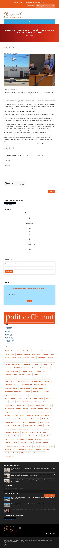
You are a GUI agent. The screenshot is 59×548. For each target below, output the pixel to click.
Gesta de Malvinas (9, 405)
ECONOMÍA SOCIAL (27, 385)
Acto (34, 351)
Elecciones (27, 391)
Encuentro (14, 398)
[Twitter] (31, 5)
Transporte (50, 446)
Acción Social (26, 351)
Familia (41, 398)
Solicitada (14, 442)
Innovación (48, 408)
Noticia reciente (33, 422)
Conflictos (27, 368)
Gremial (25, 405)
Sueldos (30, 442)
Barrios (14, 357)
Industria (40, 408)
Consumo (34, 368)
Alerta (12, 354)
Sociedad (7, 442)
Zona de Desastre (9, 456)
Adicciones (48, 351)
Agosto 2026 (9, 327)
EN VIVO (7, 351)
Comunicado (8, 368)
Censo (15, 361)
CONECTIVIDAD (18, 368)
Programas (25, 432)
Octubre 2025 (9, 341)
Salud (13, 439)
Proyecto (32, 432)
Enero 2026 (9, 337)
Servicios (47, 439)
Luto (15, 419)
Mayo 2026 (9, 331)
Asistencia (45, 354)
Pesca (26, 425)
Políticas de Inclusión (10, 429)
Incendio (18, 408)
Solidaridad (23, 442)
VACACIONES (46, 449)
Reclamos (24, 436)
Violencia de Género (26, 453)
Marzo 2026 (9, 334)
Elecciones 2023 (37, 391)
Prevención (8, 432)
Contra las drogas (44, 368)
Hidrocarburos (40, 405)
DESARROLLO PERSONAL (11, 378)
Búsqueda (26, 357)
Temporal (45, 442)
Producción (16, 432)
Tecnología (38, 442)
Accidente (18, 351)
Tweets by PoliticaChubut (9, 204)
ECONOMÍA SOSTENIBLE (40, 385)
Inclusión (33, 408)
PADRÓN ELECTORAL (16, 425)
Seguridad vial (39, 439)
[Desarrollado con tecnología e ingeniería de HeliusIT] (5, 544)
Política (47, 425)
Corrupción (24, 371)
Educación (42, 388)
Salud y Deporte (21, 439)
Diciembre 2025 (10, 338)
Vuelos (43, 453)
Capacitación (41, 357)
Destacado (47, 378)
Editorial (35, 388)
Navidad (24, 422)
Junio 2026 (9, 330)
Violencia (15, 453)
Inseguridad (8, 412)
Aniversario (27, 354)
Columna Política (27, 364)
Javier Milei (11, 297)
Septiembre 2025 (10, 343)
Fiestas (19, 402)
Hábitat (32, 405)
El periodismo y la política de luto (13, 391)
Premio (39, 429)
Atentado (7, 357)
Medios (21, 419)
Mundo (18, 422)
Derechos (28, 374)
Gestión (19, 405)
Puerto (39, 432)
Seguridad (30, 439)
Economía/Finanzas (25, 388)
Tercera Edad (8, 446)
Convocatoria (14, 371)
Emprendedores (15, 395)
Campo (33, 357)
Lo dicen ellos (45, 415)
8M (12, 351)
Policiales (39, 425)
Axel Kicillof (11, 292)
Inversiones (16, 412)
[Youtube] (33, 5)
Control (7, 371)
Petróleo (32, 425)
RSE (44, 436)
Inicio (27, 35)
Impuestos (11, 408)
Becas (19, 357)
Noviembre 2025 (10, 340)
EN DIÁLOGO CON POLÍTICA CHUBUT (39, 395)
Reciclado (16, 436)
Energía (21, 398)
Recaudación (8, 436)
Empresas (24, 395)
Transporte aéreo (9, 449)
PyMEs (45, 432)
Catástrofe (50, 357)
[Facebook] (28, 5)
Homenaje (48, 405)
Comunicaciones (47, 364)
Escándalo (28, 398)
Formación (38, 402)
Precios (32, 429)
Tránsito (43, 446)
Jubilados (41, 412)
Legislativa (8, 415)
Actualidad (40, 351)
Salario (49, 436)
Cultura (15, 374)
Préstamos (46, 429)
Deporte (21, 374)
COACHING (50, 361)
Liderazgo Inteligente (18, 415)
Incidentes (25, 408)
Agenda (7, 354)
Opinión (7, 425)
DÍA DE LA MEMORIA (37, 381)
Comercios (37, 364)
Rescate (31, 436)
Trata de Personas (21, 449)
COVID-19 (31, 371)
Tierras (16, 446)
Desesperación (37, 378)
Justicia (48, 412)
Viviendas (36, 453)
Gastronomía (46, 402)
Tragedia (29, 446)
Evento (35, 398)
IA (5, 408)
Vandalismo (8, 453)
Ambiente (19, 354)
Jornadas (33, 412)
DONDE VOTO (8, 385)
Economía (17, 385)
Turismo (30, 449)
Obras (41, 422)
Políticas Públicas (23, 429)
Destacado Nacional (10, 381)
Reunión (38, 436)
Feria (6, 402)
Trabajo (22, 446)
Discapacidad (48, 381)
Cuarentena (8, 374)
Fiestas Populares (28, 402)
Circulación (37, 361)
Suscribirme (9, 271)
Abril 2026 (8, 333)
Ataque (52, 354)
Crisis (44, 371)
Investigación (25, 412)
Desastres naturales (25, 378)
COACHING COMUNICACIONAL (13, 364)
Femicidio (48, 398)
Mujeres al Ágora (9, 422)
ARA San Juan (36, 354)
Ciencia (30, 361)
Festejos (12, 402)
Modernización (35, 419)
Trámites (36, 446)
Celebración (8, 361)
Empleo (7, 395)
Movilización (45, 419)
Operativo (47, 422)
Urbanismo (38, 449)
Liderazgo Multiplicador (32, 415)
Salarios (7, 439)
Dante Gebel (12, 294)
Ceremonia (22, 361)
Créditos (38, 371)
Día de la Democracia (23, 381)
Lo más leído (8, 419)
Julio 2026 (8, 328)
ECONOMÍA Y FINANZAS (11, 388)
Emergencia (47, 391)
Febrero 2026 (9, 335)
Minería (27, 419)
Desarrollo (36, 374)
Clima (43, 361)
